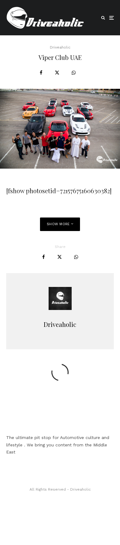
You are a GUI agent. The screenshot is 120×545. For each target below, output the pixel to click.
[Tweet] (57, 72)
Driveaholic (60, 47)
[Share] (41, 72)
